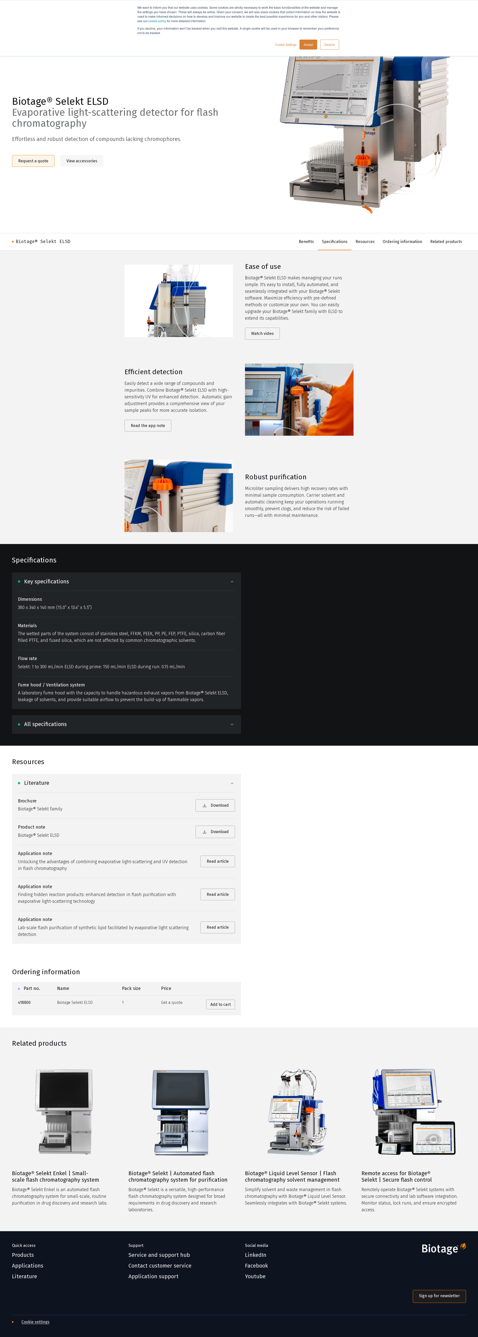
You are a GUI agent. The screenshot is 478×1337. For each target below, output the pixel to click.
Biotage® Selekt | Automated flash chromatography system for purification (178, 1176)
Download (220, 805)
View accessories (81, 161)
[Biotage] (439, 1251)
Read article (218, 861)
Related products (446, 241)
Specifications (335, 241)
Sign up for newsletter (439, 1295)
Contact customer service (159, 1266)
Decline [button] (329, 44)
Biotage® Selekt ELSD (43, 241)
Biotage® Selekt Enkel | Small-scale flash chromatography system (55, 1176)
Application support (153, 1276)
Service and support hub (159, 1255)
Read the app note (148, 425)
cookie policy (157, 21)
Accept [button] (308, 44)
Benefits (306, 241)
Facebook (256, 1266)
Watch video (262, 333)
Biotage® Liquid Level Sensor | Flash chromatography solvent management (292, 1176)
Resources (365, 241)
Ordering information (402, 241)
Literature (24, 1276)
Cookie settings (35, 1322)
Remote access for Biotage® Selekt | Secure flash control (396, 1176)
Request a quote (33, 161)
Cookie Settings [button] (286, 44)
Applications (27, 1266)
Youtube (255, 1276)
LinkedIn (255, 1255)
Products (23, 1255)
